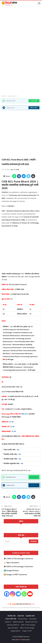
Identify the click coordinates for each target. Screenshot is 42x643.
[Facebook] (6, 594)
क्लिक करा (24, 414)
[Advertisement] (21, 29)
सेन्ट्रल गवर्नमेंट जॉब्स (10, 619)
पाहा (12, 422)
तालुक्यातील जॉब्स (30, 616)
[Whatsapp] (24, 594)
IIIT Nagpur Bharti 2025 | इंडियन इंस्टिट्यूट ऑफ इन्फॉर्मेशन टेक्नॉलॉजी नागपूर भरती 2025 (9, 512)
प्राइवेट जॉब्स (20, 616)
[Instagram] (12, 594)
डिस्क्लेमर (27, 604)
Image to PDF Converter (16, 574)
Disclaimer (33, 619)
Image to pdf (26, 631)
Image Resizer (12, 570)
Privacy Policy (22, 619)
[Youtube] (30, 594)
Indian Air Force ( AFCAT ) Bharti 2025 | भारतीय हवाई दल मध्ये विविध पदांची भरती (31, 512)
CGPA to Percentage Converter (19, 558)
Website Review (18, 622)
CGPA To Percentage (28, 625)
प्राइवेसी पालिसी (19, 604)
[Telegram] (18, 594)
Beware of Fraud (31, 622)
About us (8, 622)
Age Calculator (12, 562)
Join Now (34, 100)
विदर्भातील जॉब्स (12, 616)
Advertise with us (13, 625)
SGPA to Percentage (27, 628)
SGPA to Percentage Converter (19, 566)
